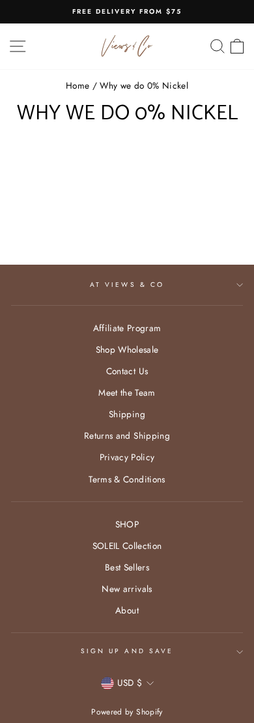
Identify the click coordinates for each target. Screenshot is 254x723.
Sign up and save (127, 651)
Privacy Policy (127, 457)
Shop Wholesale (127, 349)
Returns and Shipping (127, 435)
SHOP (127, 524)
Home (77, 85)
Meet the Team (126, 392)
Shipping (127, 414)
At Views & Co (127, 284)
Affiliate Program (127, 327)
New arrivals (127, 588)
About (127, 610)
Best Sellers (127, 567)
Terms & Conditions (127, 479)
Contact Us (127, 370)
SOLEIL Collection (127, 545)
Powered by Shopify (126, 712)
